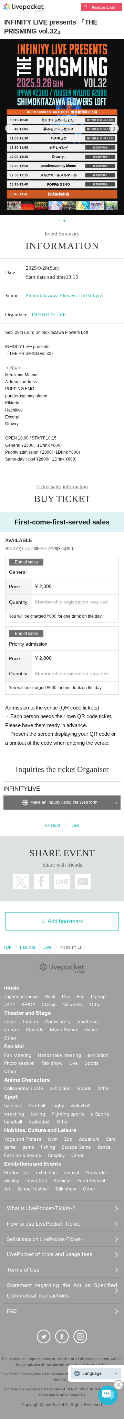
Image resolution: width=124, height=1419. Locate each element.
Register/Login (104, 7)
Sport (11, 1096)
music (11, 987)
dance (91, 1029)
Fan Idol (52, 825)
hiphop (98, 996)
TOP (7, 947)
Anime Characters (27, 1080)
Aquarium (89, 1139)
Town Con (36, 1180)
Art (7, 1188)
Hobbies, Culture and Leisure (40, 1130)
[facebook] (62, 1336)
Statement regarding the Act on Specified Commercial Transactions (62, 1290)
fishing (48, 1147)
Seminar (62, 1180)
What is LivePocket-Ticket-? (41, 1208)
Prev (9, 128)
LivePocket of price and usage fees (49, 1254)
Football (36, 1105)
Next (114, 128)
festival (71, 1172)
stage (10, 1021)
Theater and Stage (27, 1013)
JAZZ (9, 1004)
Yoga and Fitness (22, 1139)
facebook (41, 881)
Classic (49, 1004)
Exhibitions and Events (32, 1163)
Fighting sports (68, 1114)
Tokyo (94, 295)
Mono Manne (64, 1029)
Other (96, 1004)
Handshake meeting (59, 1055)
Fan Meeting (17, 1055)
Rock (50, 996)
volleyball (80, 1105)
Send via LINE (62, 881)
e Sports (100, 1114)
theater (31, 1021)
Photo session (19, 1063)
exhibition (97, 1055)
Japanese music (21, 996)
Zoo (68, 1139)
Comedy (34, 1029)
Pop (66, 996)
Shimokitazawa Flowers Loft (56, 295)
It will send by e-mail (83, 881)
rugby (58, 1105)
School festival (33, 1188)
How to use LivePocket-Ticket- (44, 1223)
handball (13, 1121)
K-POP (28, 1004)
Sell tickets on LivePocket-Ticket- (45, 1239)
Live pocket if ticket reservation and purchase (23, 7)
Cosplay (56, 1155)
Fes (80, 996)
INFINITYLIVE (49, 314)
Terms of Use (23, 1269)
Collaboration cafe (23, 1088)
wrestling (14, 1114)
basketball (39, 1121)
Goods (91, 1063)
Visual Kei (73, 1004)
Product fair (16, 1172)
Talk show (52, 1063)
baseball (13, 1105)
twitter (21, 881)
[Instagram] (80, 1336)
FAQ (12, 1311)
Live (76, 825)
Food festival (91, 1180)
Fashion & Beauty (22, 1155)
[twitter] (44, 1336)
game (28, 1147)
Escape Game (76, 1147)
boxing (38, 1114)
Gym (53, 1139)
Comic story (58, 1021)
